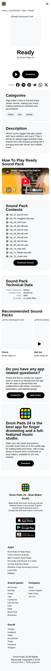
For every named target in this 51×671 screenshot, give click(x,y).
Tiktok (10, 635)
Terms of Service (33, 662)
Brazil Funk (12, 612)
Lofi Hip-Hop (13, 603)
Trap (9, 597)
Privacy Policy (17, 662)
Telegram (11, 648)
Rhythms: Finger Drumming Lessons (23, 567)
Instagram (12, 632)
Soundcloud (13, 638)
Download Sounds (25, 263)
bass (20, 114)
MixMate (11, 573)
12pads (10, 114)
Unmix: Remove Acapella (18, 555)
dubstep (29, 114)
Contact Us (15, 395)
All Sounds (12, 587)
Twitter (10, 641)
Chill (10, 606)
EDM (10, 609)
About (30, 587)
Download (30, 74)
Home (4, 11)
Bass (24, 11)
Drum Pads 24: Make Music (19, 552)
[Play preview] (39, 344)
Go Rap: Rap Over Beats (18, 564)
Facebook (12, 645)
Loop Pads (12, 570)
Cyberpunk (12, 600)
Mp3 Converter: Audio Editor (19, 558)
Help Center (35, 395)
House (10, 594)
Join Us (31, 597)
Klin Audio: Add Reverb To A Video (22, 561)
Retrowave (12, 615)
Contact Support (35, 590)
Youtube (11, 629)
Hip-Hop (11, 590)
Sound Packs (14, 11)
